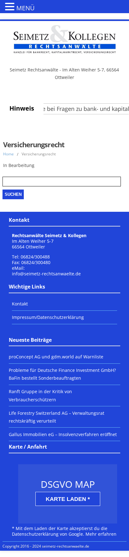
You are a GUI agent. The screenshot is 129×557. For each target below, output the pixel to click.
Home (8, 154)
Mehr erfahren (100, 534)
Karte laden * (68, 499)
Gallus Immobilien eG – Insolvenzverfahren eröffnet (63, 434)
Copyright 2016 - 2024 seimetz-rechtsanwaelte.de (46, 546)
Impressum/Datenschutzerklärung (48, 317)
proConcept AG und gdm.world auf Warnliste (56, 357)
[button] (10, 6)
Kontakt (20, 304)
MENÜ (25, 8)
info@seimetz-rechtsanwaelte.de (46, 274)
